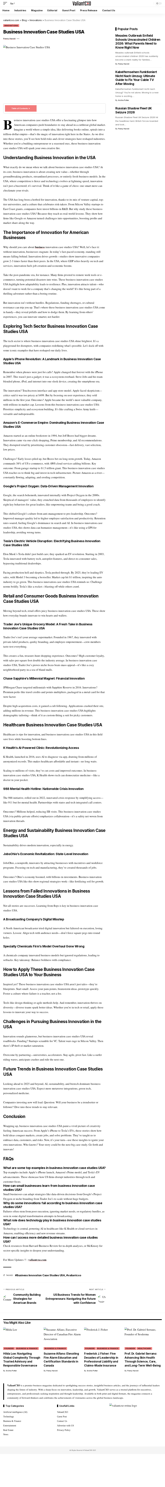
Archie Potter (123, 100)
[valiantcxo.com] (82, 3)
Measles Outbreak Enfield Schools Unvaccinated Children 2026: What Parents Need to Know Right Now (137, 41)
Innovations (11, 26)
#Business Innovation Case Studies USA (40, 1275)
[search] (150, 3)
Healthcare (144, 1348)
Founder (9, 1348)
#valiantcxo (73, 1275)
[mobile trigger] (6, 3)
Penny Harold (9, 38)
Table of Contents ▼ (20, 108)
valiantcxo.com (37, 1260)
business (40, 247)
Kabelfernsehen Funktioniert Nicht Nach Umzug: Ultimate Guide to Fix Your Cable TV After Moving (136, 78)
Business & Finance (27, 1348)
